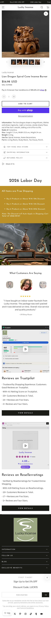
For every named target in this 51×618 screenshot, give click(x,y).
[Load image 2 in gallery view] (19, 62)
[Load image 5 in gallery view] (37, 62)
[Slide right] (44, 62)
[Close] (47, 577)
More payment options (25, 116)
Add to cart (25, 104)
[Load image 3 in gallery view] (25, 62)
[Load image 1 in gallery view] (13, 62)
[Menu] (3, 7)
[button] (42, 7)
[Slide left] (6, 62)
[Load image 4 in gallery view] (31, 62)
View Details (25, 413)
